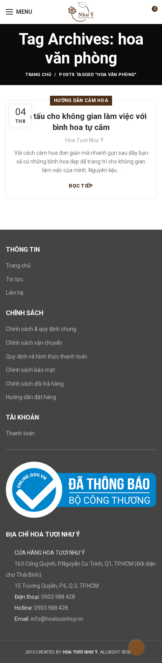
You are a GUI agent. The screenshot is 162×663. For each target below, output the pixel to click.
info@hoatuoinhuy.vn (57, 619)
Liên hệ (14, 293)
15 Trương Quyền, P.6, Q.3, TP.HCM (57, 586)
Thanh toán (20, 433)
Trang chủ (38, 74)
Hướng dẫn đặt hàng (31, 397)
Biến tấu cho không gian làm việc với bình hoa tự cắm (81, 121)
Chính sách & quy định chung (41, 329)
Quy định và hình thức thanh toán (46, 356)
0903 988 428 (58, 597)
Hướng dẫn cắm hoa (81, 100)
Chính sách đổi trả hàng (35, 384)
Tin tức (14, 279)
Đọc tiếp (81, 185)
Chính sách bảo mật (30, 370)
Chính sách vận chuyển (34, 343)
